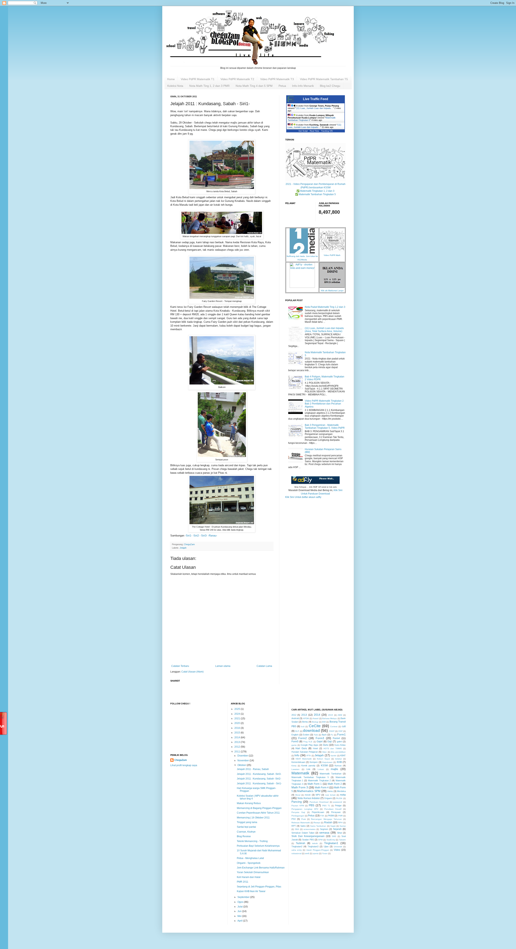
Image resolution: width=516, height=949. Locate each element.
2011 (237, 751)
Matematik (300, 773)
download (311, 730)
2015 (237, 732)
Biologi (315, 722)
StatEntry (331, 840)
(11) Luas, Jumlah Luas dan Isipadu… (314, 108)
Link (308, 769)
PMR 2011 (242, 881)
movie (308, 795)
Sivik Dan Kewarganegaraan (308, 836)
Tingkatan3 (313, 846)
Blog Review (244, 836)
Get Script (303, 131)
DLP (297, 731)
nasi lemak (330, 795)
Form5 (295, 741)
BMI (324, 722)
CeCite (315, 726)
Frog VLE (308, 742)
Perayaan (336, 812)
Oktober (242, 765)
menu (330, 791)
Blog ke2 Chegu (330, 85)
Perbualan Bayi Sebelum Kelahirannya (258, 845)
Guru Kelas (340, 745)
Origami (328, 798)
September (243, 897)
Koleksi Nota (175, 85)
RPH (340, 822)
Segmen (324, 829)
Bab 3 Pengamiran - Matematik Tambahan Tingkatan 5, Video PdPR (325, 426)
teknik (315, 843)
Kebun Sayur (323, 759)
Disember (243, 755)
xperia (315, 853)
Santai (343, 826)
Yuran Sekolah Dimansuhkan (253, 872)
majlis (334, 769)
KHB (339, 762)
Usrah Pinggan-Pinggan (317, 850)
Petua (282, 85)
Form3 (320, 738)
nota (343, 794)
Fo (332, 735)
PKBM (331, 815)
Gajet (319, 741)
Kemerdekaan (298, 762)
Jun (239, 911)
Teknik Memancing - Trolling (252, 841)
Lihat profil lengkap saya (183, 765)
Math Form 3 (299, 787)
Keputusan (327, 762)
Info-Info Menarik (303, 85)
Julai (240, 906)
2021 (237, 718)
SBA (297, 829)
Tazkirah (300, 843)
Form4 (336, 738)
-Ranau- (212, 535)
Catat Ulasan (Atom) (192, 671)
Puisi (303, 819)
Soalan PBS (308, 839)
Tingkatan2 (296, 846)
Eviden (306, 734)
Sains (303, 826)
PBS (311, 805)
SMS (334, 836)
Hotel (315, 748)
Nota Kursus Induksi (309, 798)
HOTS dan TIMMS (333, 748)
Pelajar (338, 805)
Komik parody (308, 765)
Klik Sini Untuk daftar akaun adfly (303, 497)
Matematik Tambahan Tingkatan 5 (310, 777)
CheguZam (180, 760)
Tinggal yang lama (247, 822)
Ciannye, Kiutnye (246, 831)
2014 (237, 737)
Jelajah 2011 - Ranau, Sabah (253, 769)
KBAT (343, 755)
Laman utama (222, 666)
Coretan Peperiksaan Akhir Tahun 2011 (258, 812)
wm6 (307, 853)
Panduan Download (319, 802)
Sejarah (337, 829)
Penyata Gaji (298, 812)
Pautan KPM (297, 805)
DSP (340, 731)
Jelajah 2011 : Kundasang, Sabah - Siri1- (259, 783)
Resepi (317, 822)
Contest (333, 726)
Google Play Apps (309, 745)
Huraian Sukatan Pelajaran (304, 752)
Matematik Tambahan (330, 773)
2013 (237, 742)
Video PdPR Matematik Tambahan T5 (324, 79)
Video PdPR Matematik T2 (237, 79)
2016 (237, 728)
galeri (339, 741)
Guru (325, 745)
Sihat (339, 833)
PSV (293, 819)
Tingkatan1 (331, 843)
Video (337, 849)
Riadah (328, 822)
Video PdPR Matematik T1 (197, 79)
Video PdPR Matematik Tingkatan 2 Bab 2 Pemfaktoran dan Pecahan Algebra (324, 403)
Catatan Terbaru (180, 666)
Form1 (341, 734)
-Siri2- (196, 535)
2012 (237, 746)
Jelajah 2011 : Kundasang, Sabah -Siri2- (259, 778)
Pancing (296, 801)
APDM (306, 718)
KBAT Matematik (304, 759)
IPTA (308, 755)
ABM (340, 715)
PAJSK (339, 798)
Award (315, 718)
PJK (322, 816)
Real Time (314, 131)
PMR (340, 816)
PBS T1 (326, 805)
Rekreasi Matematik (300, 822)
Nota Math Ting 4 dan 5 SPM (254, 85)
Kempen (314, 762)
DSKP (332, 731)
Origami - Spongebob (248, 863)
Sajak (333, 826)
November (243, 760)
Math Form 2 (335, 783)
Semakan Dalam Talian (303, 833)
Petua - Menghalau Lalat (250, 858)
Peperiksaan (318, 812)
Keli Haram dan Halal (248, 877)
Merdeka (341, 791)
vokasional (296, 853)
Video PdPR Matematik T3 (277, 79)
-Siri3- (203, 535)
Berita (305, 722)
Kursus (338, 765)
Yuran (325, 853)
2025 (237, 709)
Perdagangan (297, 816)
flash (324, 734)
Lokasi (321, 769)
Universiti (338, 846)
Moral (297, 795)
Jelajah (183, 548)
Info (296, 755)
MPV (318, 795)
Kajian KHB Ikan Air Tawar (251, 891)
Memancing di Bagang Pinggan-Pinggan (259, 808)
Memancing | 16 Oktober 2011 (253, 817)
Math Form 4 (322, 787)
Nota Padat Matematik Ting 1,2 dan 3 (325, 307)
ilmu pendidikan (338, 752)
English (295, 734)
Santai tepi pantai (246, 826)
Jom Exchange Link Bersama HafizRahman (261, 867)
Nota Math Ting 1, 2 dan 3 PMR (209, 85)
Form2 (302, 738)
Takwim (342, 840)
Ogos (240, 902)
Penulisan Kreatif (332, 809)
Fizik (316, 735)
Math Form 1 (315, 783)
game (294, 745)
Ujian (326, 846)
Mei (239, 916)
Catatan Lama (264, 666)
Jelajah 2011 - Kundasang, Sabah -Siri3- (259, 774)
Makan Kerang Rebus (249, 803)
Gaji (329, 741)
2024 (237, 713)
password (337, 802)
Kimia (293, 766)
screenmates (309, 829)
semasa (324, 832)
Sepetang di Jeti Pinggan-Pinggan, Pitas (259, 886)
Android (295, 718)
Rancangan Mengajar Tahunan (326, 819)
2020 (237, 723)
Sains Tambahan (318, 826)
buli (302, 726)
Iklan (324, 752)
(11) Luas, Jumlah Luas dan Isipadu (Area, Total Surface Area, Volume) (324, 329)
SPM (320, 840)
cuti (344, 726)
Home (171, 79)
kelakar (338, 759)
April (240, 920)
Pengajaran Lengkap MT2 (304, 809)
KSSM (324, 765)
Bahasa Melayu (329, 718)
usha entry (296, 850)
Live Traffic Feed (315, 99)
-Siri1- (188, 535)
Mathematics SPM (308, 791)
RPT (293, 826)
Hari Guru (301, 748)
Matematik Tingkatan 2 (319, 780)
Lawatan (295, 769)
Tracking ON (327, 131)
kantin (333, 755)
